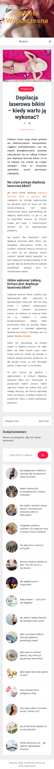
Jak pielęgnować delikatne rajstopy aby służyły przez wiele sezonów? (33, 473)
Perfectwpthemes (27, 765)
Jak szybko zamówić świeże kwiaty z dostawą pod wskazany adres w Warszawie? (33, 510)
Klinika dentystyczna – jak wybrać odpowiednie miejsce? (33, 746)
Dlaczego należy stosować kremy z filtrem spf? (33, 710)
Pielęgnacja (26, 88)
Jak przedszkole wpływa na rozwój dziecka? (33, 728)
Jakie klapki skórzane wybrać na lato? (34, 673)
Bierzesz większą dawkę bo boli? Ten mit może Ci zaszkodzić (33, 564)
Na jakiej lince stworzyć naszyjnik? (32, 547)
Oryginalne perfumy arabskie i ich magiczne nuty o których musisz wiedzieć (34, 528)
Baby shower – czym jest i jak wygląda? (33, 601)
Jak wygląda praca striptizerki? (29, 583)
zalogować (19, 437)
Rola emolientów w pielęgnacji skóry (29, 692)
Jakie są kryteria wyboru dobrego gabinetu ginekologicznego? (32, 637)
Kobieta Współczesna (27, 16)
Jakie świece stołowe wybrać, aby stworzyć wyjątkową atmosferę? (31, 655)
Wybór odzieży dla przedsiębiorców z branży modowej (32, 491)
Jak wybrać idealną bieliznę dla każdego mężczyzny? (33, 619)
